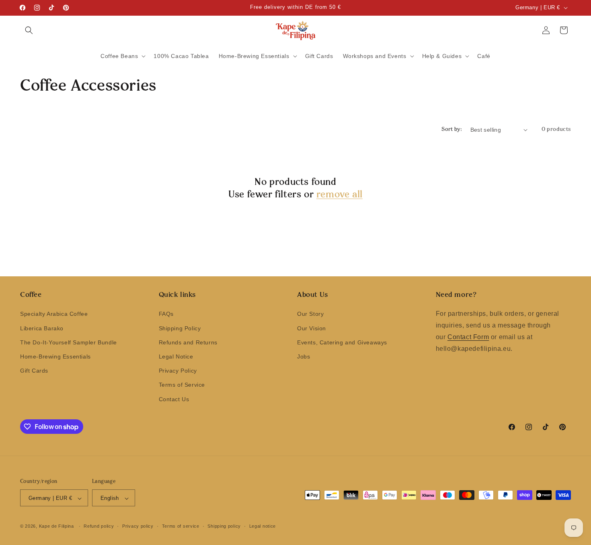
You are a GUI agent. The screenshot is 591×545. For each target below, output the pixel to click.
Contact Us (174, 399)
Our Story (310, 314)
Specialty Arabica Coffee (54, 314)
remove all (339, 195)
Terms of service (180, 526)
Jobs (303, 356)
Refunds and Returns (188, 342)
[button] (29, 30)
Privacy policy (138, 526)
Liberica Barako (42, 328)
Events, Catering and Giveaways (342, 342)
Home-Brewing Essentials (55, 356)
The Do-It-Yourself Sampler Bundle (68, 342)
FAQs (166, 314)
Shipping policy (224, 526)
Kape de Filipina (56, 526)
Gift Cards (34, 371)
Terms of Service (182, 385)
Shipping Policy (180, 328)
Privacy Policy (178, 371)
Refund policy (99, 526)
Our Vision (311, 328)
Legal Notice (176, 356)
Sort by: (451, 130)
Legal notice (262, 526)
